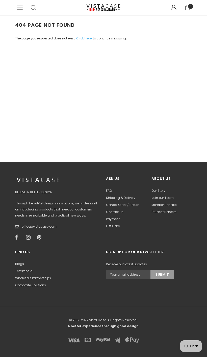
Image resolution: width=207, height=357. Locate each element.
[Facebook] (19, 237)
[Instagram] (30, 237)
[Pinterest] (40, 237)
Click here (84, 38)
